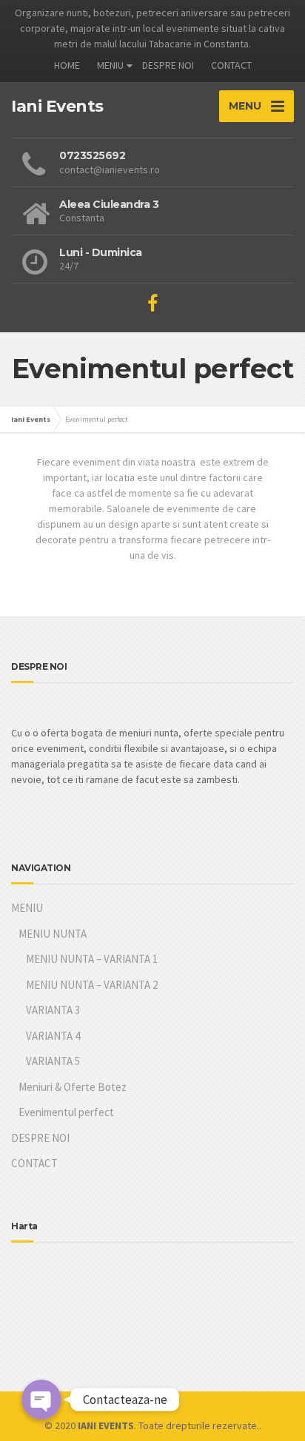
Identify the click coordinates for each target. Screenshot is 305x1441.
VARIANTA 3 (53, 1010)
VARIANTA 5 (53, 1061)
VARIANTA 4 (53, 1036)
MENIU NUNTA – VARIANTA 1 (92, 959)
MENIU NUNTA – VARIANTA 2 (92, 985)
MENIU (110, 65)
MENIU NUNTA (53, 934)
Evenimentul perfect (66, 1112)
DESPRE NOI (168, 65)
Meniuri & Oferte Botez (73, 1087)
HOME (67, 65)
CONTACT (231, 65)
